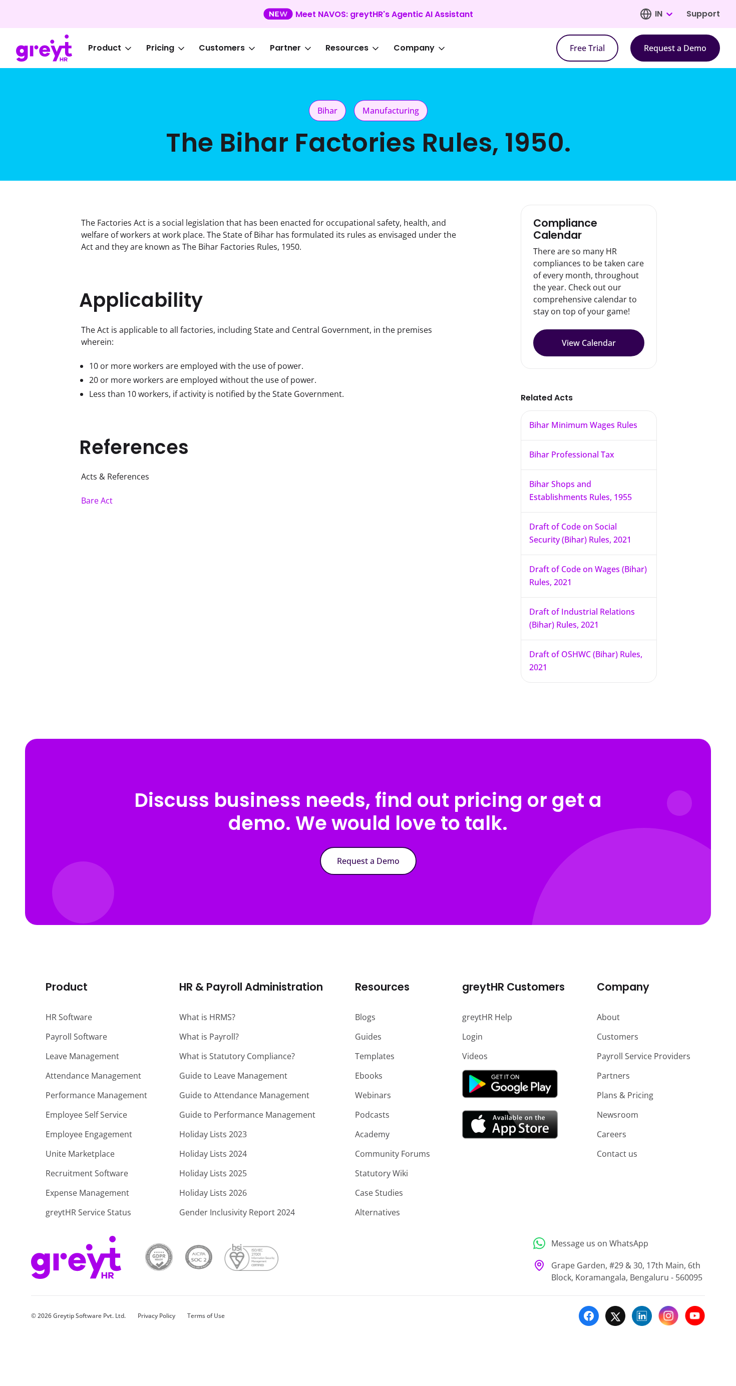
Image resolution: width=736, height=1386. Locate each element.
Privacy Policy (156, 1315)
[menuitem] (116, 48)
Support (703, 14)
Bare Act (97, 500)
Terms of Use (206, 1315)
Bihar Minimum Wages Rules (583, 424)
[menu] (273, 48)
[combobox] (663, 14)
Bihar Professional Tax (571, 454)
